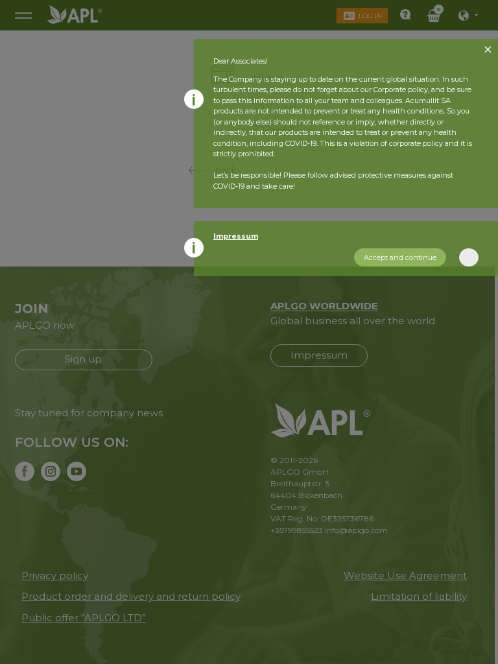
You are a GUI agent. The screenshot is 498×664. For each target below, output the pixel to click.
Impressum (235, 236)
